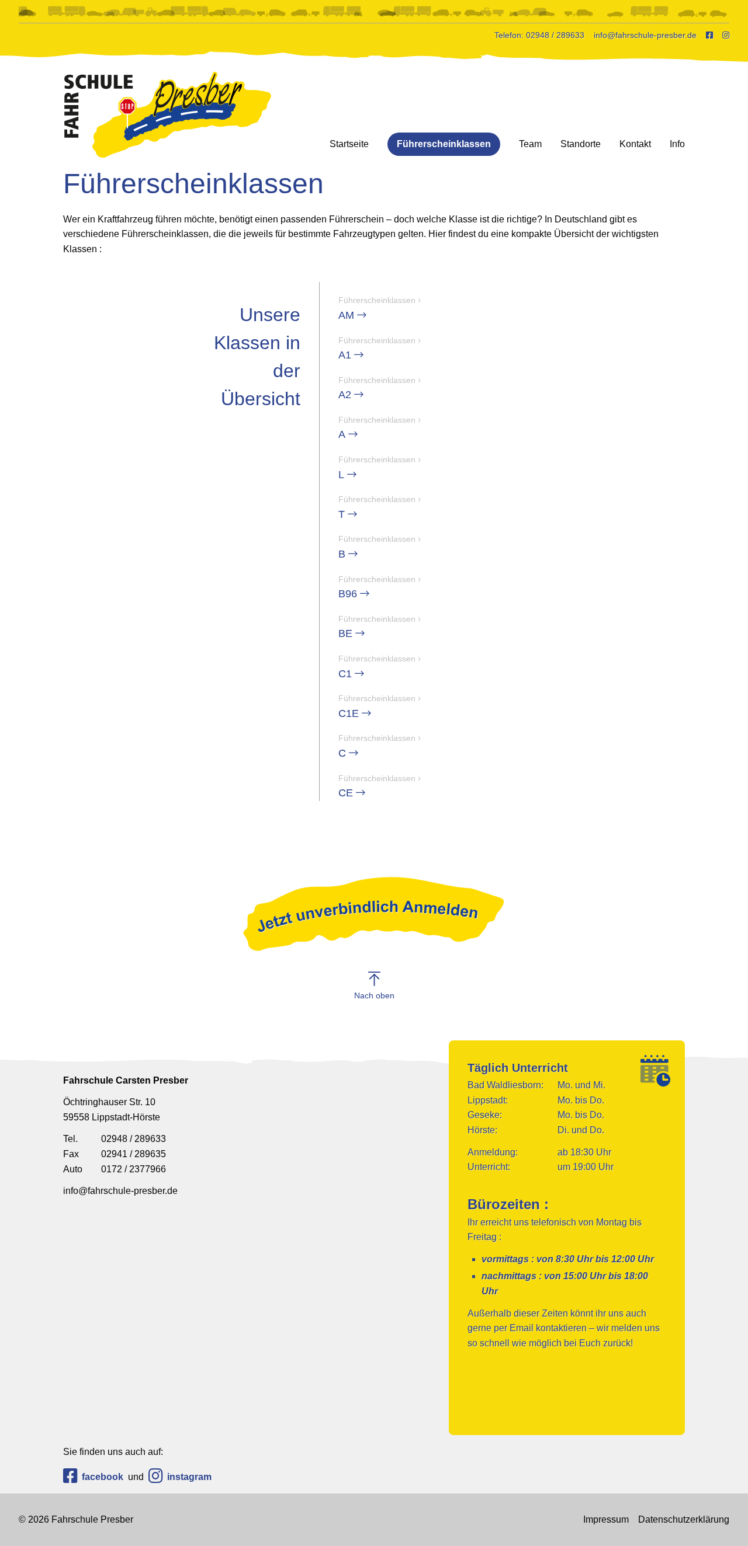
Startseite (349, 144)
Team (530, 144)
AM (376, 308)
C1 (376, 667)
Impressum (606, 1519)
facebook (102, 1477)
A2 (376, 388)
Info (677, 144)
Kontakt (635, 144)
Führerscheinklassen (444, 144)
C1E (376, 706)
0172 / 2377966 (114, 1169)
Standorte (580, 144)
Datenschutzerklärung (683, 1519)
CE (376, 786)
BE (376, 627)
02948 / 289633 (114, 1139)
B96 (376, 587)
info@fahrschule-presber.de (120, 1191)
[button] (374, 985)
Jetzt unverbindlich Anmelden (374, 914)
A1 (376, 348)
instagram (189, 1477)
